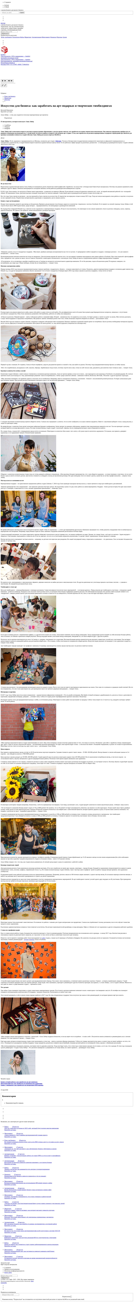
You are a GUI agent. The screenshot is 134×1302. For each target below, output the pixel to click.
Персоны (59, 37)
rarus (32, 1281)
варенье (40, 1085)
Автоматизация (36, 37)
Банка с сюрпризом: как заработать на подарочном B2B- (19, 1085)
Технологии (16, 37)
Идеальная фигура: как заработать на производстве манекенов (21, 1083)
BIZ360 (3, 23)
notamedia (4, 1283)
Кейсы (22, 37)
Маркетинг (28, 37)
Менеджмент (46, 37)
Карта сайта (8, 1272)
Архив (65, 37)
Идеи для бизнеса (6, 37)
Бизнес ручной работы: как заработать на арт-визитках (19, 1082)
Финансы (53, 37)
